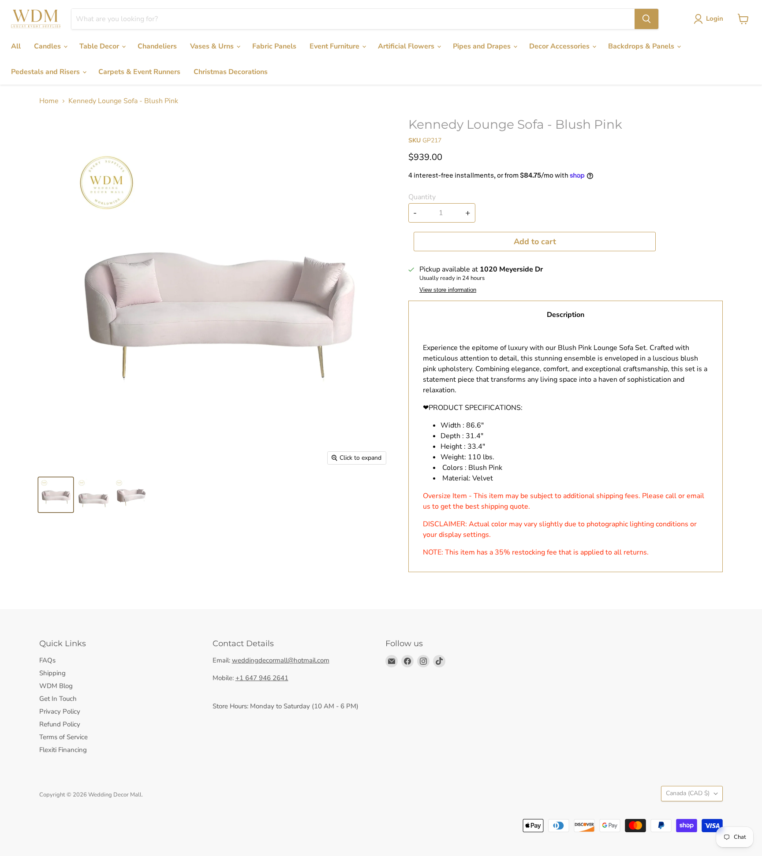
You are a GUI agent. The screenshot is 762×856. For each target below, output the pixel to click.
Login (714, 18)
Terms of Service (63, 737)
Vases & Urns (212, 46)
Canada (688, 793)
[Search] (646, 19)
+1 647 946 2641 (261, 678)
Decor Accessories (560, 46)
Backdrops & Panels (642, 46)
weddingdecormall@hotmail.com (280, 660)
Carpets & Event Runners (139, 72)
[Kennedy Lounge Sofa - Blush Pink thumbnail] (55, 494)
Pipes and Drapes (482, 46)
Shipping (52, 673)
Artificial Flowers (407, 46)
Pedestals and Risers (46, 72)
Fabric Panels (274, 46)
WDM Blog (56, 685)
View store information (447, 290)
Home (49, 101)
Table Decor (100, 46)
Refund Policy (59, 724)
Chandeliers (157, 46)
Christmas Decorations (231, 72)
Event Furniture (335, 46)
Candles (48, 46)
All (16, 46)
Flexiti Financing (63, 749)
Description (565, 315)
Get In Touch (58, 698)
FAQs (47, 660)
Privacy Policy (59, 711)
